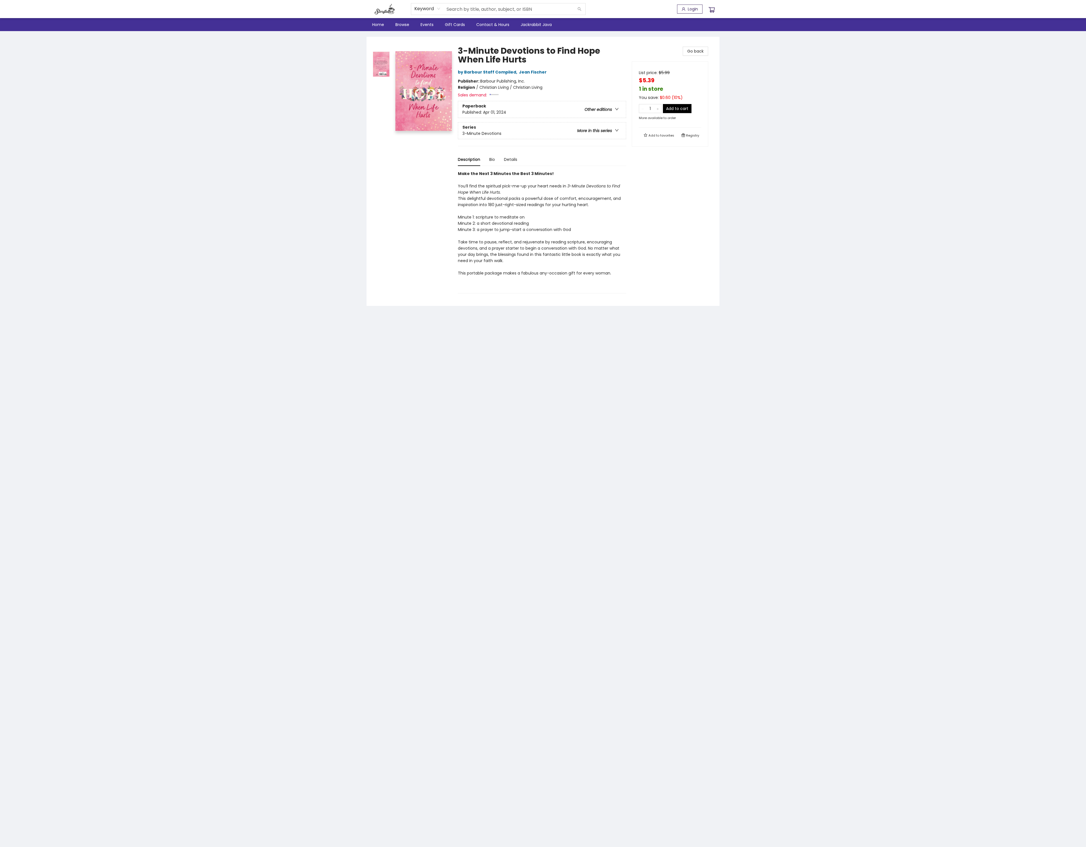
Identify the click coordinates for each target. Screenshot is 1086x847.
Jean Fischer (533, 72)
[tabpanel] (542, 231)
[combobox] (427, 8)
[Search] (579, 9)
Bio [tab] (492, 159)
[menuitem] (378, 24)
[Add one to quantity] (657, 108)
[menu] (543, 24)
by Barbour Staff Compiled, (488, 72)
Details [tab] (510, 159)
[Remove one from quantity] (642, 108)
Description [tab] (469, 159)
